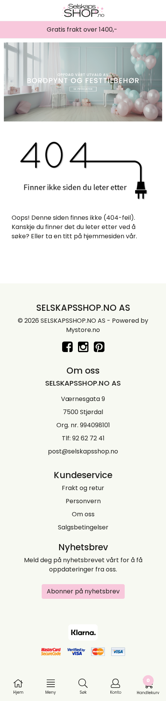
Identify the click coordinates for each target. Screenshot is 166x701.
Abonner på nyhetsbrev (83, 591)
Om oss (83, 514)
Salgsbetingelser (83, 527)
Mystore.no (83, 329)
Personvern (83, 501)
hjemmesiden (103, 236)
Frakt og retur (83, 488)
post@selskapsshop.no (83, 451)
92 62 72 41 (88, 438)
